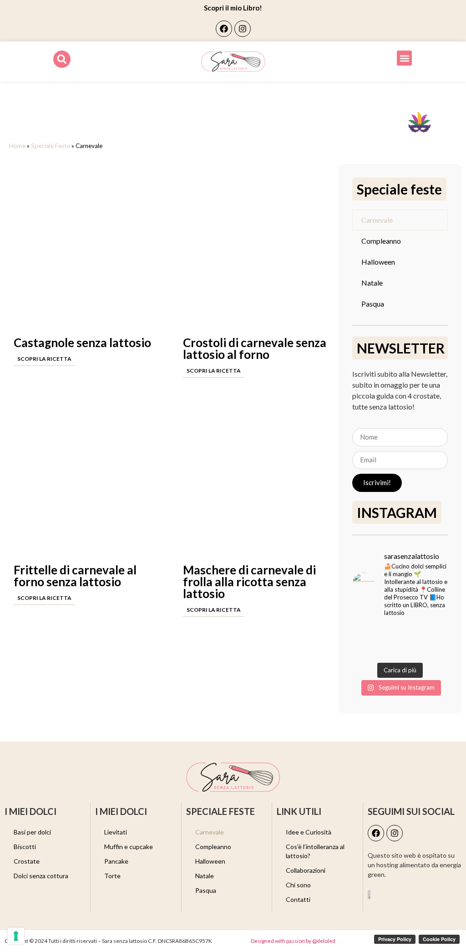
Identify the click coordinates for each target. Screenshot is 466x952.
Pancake (116, 861)
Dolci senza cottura (41, 876)
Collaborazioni (305, 870)
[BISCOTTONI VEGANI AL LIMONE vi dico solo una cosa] (412, 649)
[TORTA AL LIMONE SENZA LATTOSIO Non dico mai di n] (387, 633)
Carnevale (377, 219)
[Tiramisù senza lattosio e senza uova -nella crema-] (437, 633)
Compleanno (381, 240)
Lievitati (115, 832)
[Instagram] (242, 28)
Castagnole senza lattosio (82, 342)
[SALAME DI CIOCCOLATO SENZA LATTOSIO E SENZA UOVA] (412, 633)
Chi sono (298, 885)
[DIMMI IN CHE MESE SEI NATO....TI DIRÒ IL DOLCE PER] (437, 649)
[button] (62, 59)
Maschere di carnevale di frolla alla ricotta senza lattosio (249, 582)
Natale (372, 282)
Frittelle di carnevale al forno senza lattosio (75, 576)
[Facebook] (224, 28)
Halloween (378, 261)
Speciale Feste (50, 145)
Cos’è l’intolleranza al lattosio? (315, 851)
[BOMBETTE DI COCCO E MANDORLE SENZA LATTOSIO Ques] (362, 649)
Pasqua (372, 303)
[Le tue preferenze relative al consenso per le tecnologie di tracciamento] (16, 936)
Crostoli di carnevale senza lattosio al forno (254, 348)
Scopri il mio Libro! (233, 8)
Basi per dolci (32, 832)
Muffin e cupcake (128, 846)
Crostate (27, 861)
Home (17, 145)
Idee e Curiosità (308, 832)
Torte (112, 876)
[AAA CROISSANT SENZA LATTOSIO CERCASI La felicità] (387, 649)
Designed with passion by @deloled (293, 940)
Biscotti (25, 846)
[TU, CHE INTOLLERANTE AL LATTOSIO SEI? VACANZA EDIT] (362, 633)
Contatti (298, 899)
